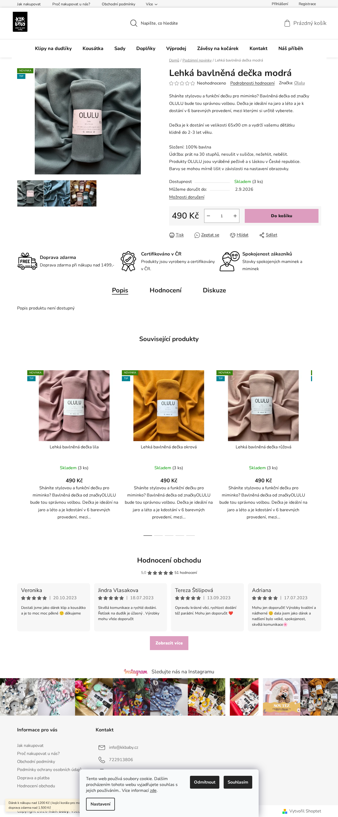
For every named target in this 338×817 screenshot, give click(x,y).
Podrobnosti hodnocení (252, 83)
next (317, 451)
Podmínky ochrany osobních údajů (49, 770)
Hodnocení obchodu (169, 560)
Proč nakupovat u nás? (71, 4)
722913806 (121, 760)
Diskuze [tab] (214, 290)
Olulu (299, 83)
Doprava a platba (33, 778)
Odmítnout (204, 782)
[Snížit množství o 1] (208, 216)
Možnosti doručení (186, 197)
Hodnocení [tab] (165, 290)
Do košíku (281, 216)
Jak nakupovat (29, 4)
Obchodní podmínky (118, 4)
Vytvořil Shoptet (305, 811)
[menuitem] (53, 48)
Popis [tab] (120, 290)
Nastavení (100, 804)
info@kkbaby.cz (123, 747)
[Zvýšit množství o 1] (235, 216)
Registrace (307, 3)
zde (153, 790)
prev (21, 451)
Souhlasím (238, 782)
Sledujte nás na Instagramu (182, 671)
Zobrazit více (169, 643)
